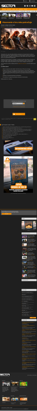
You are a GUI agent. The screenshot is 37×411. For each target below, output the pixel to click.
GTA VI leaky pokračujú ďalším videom (10, 135)
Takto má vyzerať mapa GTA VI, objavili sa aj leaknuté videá (13, 131)
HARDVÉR (21, 9)
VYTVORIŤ (31, 317)
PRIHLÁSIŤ (6, 213)
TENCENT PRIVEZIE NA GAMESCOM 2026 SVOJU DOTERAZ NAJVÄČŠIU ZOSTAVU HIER (29, 276)
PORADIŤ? (33, 11)
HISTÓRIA (4, 11)
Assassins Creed (7, 119)
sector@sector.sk (25, 408)
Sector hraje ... (24, 305)
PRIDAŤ (27, 11)
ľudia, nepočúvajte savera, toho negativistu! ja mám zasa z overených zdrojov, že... (29, 364)
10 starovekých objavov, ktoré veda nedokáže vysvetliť (23, 403)
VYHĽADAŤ (22, 11)
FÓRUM (25, 9)
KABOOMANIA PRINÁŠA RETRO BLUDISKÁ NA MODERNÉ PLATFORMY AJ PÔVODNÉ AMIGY (28, 272)
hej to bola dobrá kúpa (25, 324)
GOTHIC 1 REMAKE (25, 350)
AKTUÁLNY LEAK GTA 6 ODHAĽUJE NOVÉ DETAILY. (26, 18)
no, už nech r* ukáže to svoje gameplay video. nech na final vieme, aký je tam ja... (28, 336)
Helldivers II (3, 119)
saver (4, 26)
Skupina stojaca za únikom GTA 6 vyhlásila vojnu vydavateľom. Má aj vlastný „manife (17, 129)
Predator (18, 118)
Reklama (8, 407)
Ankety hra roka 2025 (22, 63)
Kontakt (11, 407)
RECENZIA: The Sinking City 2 (8, 137)
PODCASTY (8, 11)
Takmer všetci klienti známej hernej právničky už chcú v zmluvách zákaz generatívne (17, 126)
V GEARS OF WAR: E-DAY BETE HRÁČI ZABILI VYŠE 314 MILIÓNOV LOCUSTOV (29, 250)
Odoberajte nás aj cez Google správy (19, 106)
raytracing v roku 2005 (25, 338)
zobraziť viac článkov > (5, 138)
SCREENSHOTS (24, 337)
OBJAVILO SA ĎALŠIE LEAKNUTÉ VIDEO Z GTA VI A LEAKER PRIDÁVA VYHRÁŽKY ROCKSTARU (29, 241)
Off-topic (23, 310)
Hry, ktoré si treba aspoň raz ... (27, 298)
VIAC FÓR (34, 317)
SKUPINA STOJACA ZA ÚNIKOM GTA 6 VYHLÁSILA (19, 18)
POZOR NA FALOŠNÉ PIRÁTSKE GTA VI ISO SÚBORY (31, 236)
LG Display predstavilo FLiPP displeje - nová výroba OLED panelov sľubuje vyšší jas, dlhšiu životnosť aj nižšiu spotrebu (5, 389)
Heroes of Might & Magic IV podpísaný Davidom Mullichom (18, 193)
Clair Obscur (8, 118)
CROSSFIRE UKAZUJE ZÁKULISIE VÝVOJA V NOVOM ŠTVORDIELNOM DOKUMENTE (29, 245)
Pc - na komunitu (24, 301)
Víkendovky (3, 402)
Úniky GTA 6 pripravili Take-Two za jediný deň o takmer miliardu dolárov (15, 134)
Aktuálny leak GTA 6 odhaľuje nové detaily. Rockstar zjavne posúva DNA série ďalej (17, 130)
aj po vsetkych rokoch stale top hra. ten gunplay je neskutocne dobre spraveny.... (29, 345)
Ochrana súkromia (4, 407)
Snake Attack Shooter (23, 387)
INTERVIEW (12, 11)
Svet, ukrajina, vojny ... (25, 314)
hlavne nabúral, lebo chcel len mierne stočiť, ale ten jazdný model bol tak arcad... (29, 332)
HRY (17, 9)
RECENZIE (9, 9)
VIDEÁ (13, 9)
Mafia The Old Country (29, 118)
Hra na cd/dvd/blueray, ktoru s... (27, 296)
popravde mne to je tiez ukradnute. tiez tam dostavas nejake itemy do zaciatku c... (28, 328)
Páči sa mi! (18, 114)
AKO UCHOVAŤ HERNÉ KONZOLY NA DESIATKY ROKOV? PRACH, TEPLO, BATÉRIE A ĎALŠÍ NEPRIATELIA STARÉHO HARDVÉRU (29, 258)
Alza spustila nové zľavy (7, 136)
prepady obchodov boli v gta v (26, 342)
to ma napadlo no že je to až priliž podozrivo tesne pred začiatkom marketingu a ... (28, 349)
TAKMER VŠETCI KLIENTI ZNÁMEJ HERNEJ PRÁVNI (4, 18)
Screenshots (24, 303)
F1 (16, 118)
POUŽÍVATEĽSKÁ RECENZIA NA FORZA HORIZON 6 (30, 253)
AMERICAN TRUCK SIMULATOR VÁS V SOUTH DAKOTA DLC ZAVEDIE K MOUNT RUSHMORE (28, 263)
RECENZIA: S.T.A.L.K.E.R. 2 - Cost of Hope (10, 132)
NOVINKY (4, 9)
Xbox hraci (23, 294)
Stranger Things (22, 118)
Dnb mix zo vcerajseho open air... (27, 292)
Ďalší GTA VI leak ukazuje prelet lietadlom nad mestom (13, 128)
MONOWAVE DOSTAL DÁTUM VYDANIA (31, 267)
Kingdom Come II (13, 118)
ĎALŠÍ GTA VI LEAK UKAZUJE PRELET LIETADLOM (12, 18)
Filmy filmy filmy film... (25, 312)
